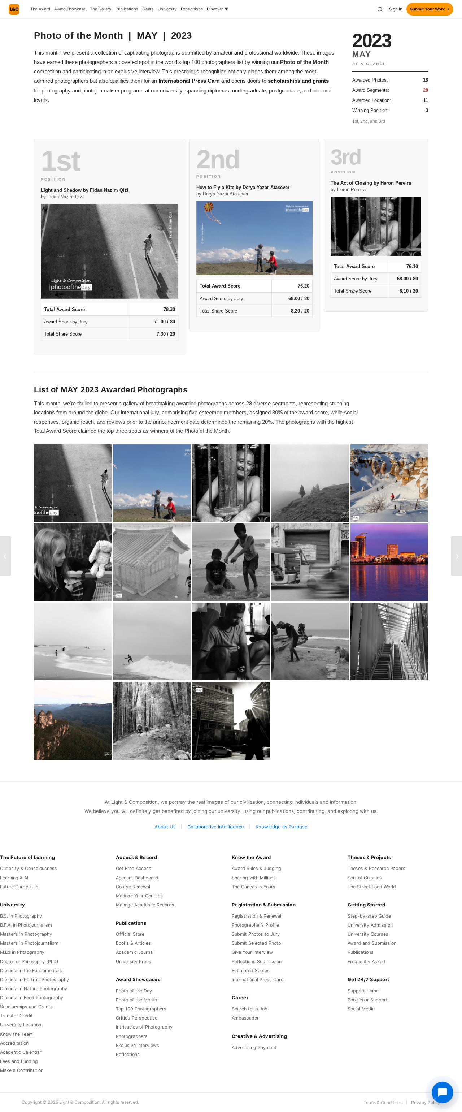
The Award (40, 9)
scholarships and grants (298, 81)
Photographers (132, 1036)
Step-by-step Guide (369, 916)
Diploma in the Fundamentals (31, 970)
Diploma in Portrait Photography (34, 979)
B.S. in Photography (21, 916)
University (167, 9)
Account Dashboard (137, 877)
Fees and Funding (19, 1061)
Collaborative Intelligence (215, 826)
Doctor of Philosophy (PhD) (29, 961)
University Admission (370, 925)
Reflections (128, 1054)
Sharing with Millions (254, 877)
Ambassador (245, 1018)
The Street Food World (372, 886)
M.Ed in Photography (22, 952)
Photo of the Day (134, 991)
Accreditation (14, 1043)
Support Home (363, 991)
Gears (147, 9)
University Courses (368, 934)
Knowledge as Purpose (282, 826)
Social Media (361, 1009)
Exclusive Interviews (137, 1045)
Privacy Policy (425, 1102)
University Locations (22, 1024)
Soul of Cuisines (365, 877)
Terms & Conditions (382, 1102)
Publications (127, 9)
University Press (133, 961)
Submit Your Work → (430, 9)
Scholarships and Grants (26, 1006)
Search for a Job (249, 1009)
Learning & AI (14, 877)
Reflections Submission (257, 961)
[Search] (380, 9)
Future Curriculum (19, 886)
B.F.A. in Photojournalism (26, 925)
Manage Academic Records (145, 905)
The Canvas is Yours (253, 886)
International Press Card (189, 81)
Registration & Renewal (256, 916)
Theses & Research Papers (376, 868)
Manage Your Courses (139, 895)
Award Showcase (70, 9)
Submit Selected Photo (256, 943)
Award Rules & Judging (256, 868)
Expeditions (192, 9)
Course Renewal (133, 886)
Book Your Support (368, 1000)
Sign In (395, 9)
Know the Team (16, 1034)
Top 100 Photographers (141, 1009)
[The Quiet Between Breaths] (456, 556)
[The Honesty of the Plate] (5, 556)
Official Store (130, 934)
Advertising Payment (254, 1047)
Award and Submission (372, 943)
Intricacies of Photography (144, 1027)
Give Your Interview (252, 952)
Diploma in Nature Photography (33, 988)
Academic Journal (135, 952)
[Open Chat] (442, 1092)
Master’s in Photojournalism (29, 943)
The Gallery (100, 9)
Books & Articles (133, 943)
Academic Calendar (21, 1052)
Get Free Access (133, 868)
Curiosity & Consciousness (28, 868)
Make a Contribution (21, 1070)
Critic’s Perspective (136, 1018)
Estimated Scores (251, 970)
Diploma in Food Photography (31, 997)
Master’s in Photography (26, 934)
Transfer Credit (16, 1015)
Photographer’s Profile (255, 925)
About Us (165, 826)
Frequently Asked (366, 961)
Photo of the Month (136, 1000)
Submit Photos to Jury (256, 934)
